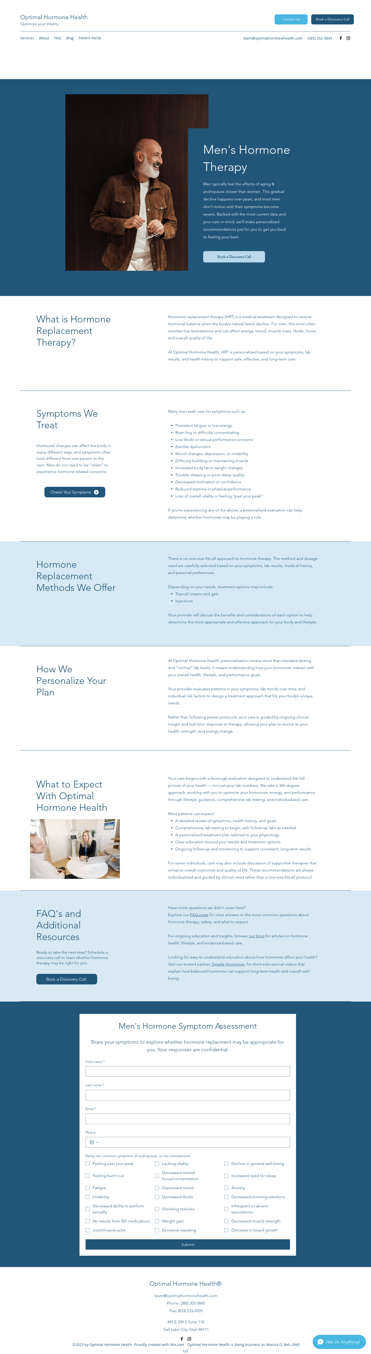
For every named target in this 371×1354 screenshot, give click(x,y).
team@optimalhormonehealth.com (272, 38)
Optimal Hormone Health (54, 17)
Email (91, 1108)
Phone (91, 1132)
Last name (95, 1085)
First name (95, 1061)
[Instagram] (348, 38)
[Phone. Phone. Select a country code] (94, 1142)
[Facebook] (340, 38)
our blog (256, 936)
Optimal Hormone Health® (185, 1283)
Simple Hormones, (228, 964)
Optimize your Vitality (39, 23)
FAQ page (199, 914)
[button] (27, 38)
